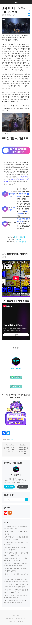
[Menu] (2, 2)
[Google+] (29, 16)
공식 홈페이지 (9, 618)
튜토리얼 (23, 618)
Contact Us (20, 621)
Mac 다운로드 (24, 486)
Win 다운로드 (11, 486)
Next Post (22, 449)
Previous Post (10, 449)
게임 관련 (17, 618)
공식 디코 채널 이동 (20, 241)
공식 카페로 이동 (19, 239)
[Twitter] (29, 14)
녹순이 (13, 15)
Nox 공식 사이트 (16, 368)
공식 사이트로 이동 (20, 237)
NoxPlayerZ (12, 621)
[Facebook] (29, 11)
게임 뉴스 (11, 439)
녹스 (16, 2)
